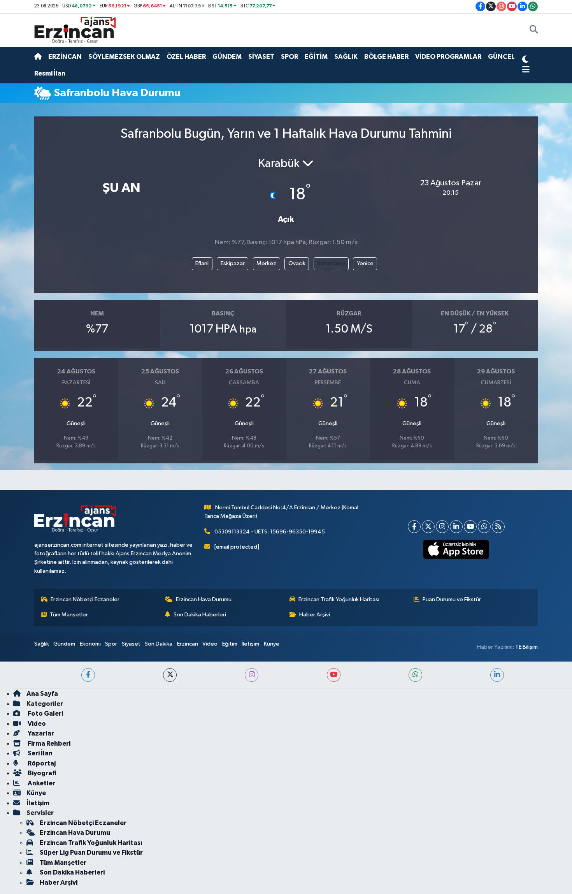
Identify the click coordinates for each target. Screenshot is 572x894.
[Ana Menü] (526, 70)
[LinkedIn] (456, 526)
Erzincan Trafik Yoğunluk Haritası (338, 599)
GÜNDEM (227, 56)
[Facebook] (414, 526)
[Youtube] (470, 526)
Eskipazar (233, 263)
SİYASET (261, 56)
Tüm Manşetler (69, 615)
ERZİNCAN (65, 56)
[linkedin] (497, 675)
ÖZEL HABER (186, 56)
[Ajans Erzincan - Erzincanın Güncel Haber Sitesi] (75, 29)
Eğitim (229, 644)
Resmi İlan (49, 73)
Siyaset (131, 644)
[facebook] (88, 675)
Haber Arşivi (314, 615)
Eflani (202, 263)
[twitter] (170, 675)
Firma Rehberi (48, 743)
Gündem (64, 644)
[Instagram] (442, 526)
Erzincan (187, 644)
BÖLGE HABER (386, 56)
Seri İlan (39, 753)
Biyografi (41, 773)
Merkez (266, 263)
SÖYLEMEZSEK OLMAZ (124, 56)
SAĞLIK (346, 56)
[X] (428, 526)
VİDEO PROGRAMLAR (448, 56)
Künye (271, 644)
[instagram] (251, 675)
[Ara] (534, 30)
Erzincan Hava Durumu (204, 599)
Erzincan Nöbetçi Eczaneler (85, 599)
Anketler (40, 783)
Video (210, 644)
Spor (111, 644)
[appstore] (456, 549)
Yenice (365, 263)
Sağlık (41, 644)
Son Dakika (158, 644)
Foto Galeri (44, 713)
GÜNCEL (501, 56)
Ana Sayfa (42, 693)
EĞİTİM (316, 56)
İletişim (250, 644)
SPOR (289, 56)
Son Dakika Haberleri (200, 615)
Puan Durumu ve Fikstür (452, 599)
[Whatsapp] (484, 526)
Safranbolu (331, 263)
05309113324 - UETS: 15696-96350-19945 (269, 532)
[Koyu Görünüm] (525, 60)
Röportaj (41, 763)
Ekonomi (90, 644)
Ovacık (296, 263)
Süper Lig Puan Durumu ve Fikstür (91, 852)
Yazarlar (40, 733)
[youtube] (333, 675)
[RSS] (498, 526)
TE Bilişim (526, 647)
